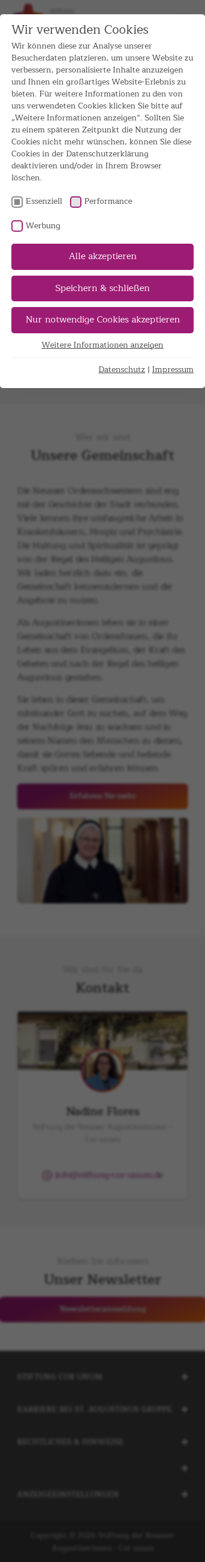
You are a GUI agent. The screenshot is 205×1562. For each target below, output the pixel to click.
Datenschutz (122, 369)
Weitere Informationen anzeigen (102, 345)
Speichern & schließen (102, 288)
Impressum (173, 369)
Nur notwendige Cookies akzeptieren (103, 319)
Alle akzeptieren (103, 256)
